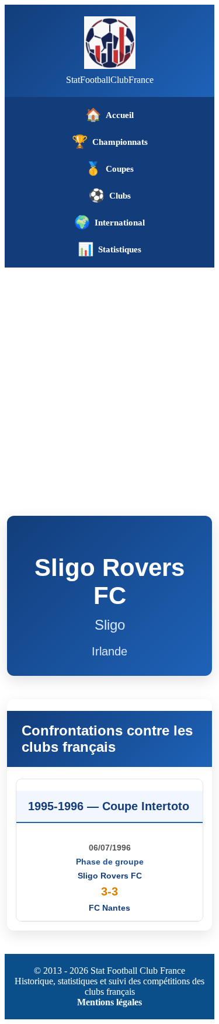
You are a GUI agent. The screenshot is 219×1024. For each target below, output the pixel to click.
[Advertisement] (109, 382)
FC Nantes (109, 907)
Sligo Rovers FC (110, 875)
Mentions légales (109, 1002)
